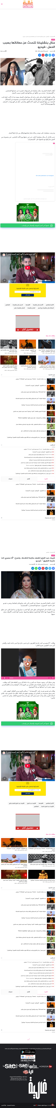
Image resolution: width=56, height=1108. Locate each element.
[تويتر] (49, 55)
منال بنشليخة (30, 308)
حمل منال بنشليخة (17, 305)
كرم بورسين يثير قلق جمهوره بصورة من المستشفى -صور (33, 431)
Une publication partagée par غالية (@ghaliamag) (35, 198)
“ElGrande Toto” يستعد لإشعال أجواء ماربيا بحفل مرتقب (9, 350)
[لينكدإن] (46, 55)
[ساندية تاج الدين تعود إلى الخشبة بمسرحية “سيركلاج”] (27, 360)
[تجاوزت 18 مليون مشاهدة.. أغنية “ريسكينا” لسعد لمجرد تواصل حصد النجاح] (8, 360)
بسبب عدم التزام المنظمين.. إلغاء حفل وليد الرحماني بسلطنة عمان (31, 424)
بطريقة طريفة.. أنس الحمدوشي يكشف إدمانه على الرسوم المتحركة (47, 366)
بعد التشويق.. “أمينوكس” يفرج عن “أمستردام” (28, 350)
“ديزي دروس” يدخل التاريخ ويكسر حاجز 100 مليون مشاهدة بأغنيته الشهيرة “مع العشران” (26, 437)
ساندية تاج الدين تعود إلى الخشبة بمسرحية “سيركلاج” (28, 366)
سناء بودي (52, 51)
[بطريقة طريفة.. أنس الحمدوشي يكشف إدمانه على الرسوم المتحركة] (46, 360)
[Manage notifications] (52, 1105)
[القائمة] (2, 4)
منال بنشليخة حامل (19, 308)
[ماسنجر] (39, 55)
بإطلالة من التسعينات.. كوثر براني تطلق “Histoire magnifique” (32, 418)
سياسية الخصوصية (11, 1105)
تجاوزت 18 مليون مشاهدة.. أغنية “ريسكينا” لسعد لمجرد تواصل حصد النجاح (9, 367)
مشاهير (47, 36)
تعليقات (10, 479)
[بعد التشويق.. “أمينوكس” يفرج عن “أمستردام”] (27, 344)
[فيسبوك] (53, 55)
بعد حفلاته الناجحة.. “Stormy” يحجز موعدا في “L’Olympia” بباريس (47, 350)
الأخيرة (46, 479)
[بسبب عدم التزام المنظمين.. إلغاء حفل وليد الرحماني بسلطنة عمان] (51, 426)
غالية (34, 1105)
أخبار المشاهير (49, 305)
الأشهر (28, 479)
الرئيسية (52, 36)
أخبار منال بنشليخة (38, 305)
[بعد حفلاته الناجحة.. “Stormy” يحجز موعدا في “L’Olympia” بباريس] (46, 344)
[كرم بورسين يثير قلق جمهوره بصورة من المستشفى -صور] (51, 433)
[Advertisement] (28, 21)
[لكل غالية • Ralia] (28, 4)
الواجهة (27, 305)
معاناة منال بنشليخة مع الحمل (45, 308)
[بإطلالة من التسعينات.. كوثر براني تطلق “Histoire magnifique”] (51, 420)
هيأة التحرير (3, 1105)
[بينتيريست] (43, 55)
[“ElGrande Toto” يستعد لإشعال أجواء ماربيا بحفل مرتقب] (8, 344)
